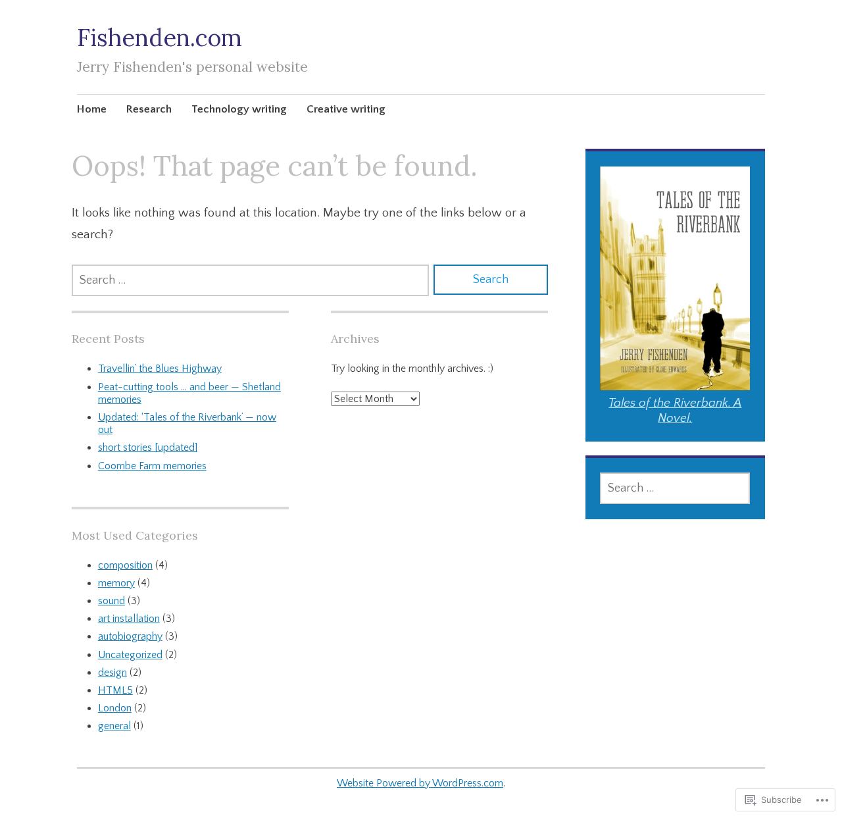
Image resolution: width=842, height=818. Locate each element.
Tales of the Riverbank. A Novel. (674, 410)
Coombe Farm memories (152, 466)
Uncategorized (130, 655)
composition (125, 565)
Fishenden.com (159, 37)
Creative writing (346, 109)
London (115, 708)
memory (116, 583)
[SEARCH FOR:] (250, 280)
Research (149, 109)
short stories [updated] (147, 447)
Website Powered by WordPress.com (420, 783)
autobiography (130, 636)
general (114, 726)
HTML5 (115, 690)
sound (111, 601)
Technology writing (239, 109)
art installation (129, 619)
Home (92, 109)
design (112, 672)
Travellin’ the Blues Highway (160, 368)
